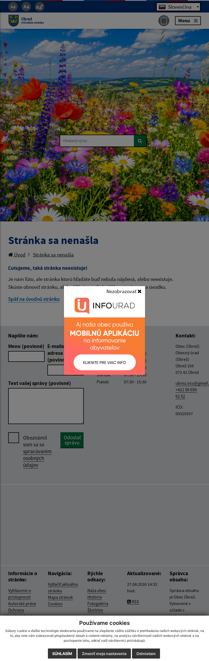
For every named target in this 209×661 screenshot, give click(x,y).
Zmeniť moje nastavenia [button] (104, 653)
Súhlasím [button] (62, 653)
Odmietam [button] (146, 653)
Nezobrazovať (121, 291)
